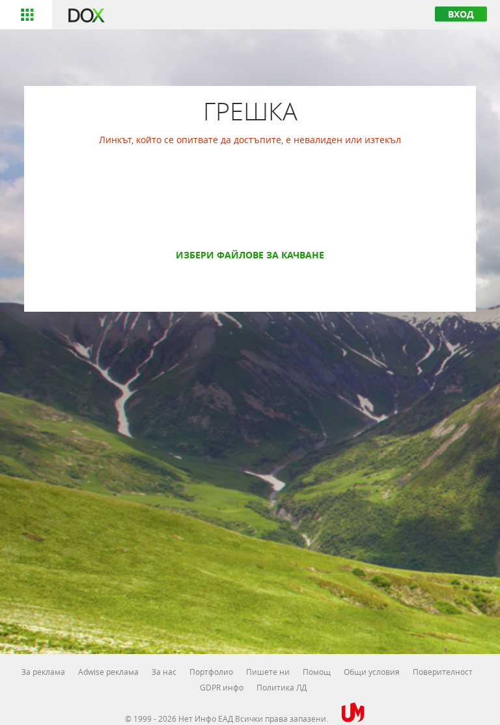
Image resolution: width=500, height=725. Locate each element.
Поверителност (443, 671)
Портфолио (211, 671)
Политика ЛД (282, 687)
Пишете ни (268, 671)
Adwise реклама (108, 671)
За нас (164, 671)
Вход (461, 14)
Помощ (317, 671)
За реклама (43, 671)
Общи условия (372, 671)
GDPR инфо (221, 687)
